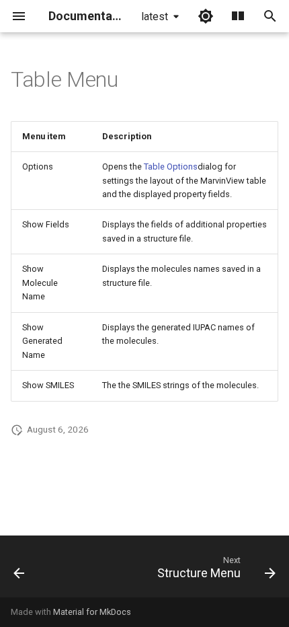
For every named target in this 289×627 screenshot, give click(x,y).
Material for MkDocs (92, 612)
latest (154, 16)
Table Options (171, 166)
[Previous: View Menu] (19, 570)
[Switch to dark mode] (205, 16)
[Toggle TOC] (237, 16)
